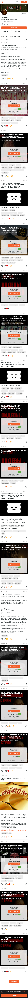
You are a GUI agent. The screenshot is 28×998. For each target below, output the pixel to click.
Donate (7, 31)
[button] (2, 2)
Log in (23, 1)
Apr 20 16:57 (4, 591)
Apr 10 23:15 (4, 688)
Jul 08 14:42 (3, 270)
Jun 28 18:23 (4, 313)
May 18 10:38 (4, 491)
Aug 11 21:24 (4, 83)
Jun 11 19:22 (4, 360)
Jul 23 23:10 (3, 130)
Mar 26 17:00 (4, 775)
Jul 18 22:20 (3, 180)
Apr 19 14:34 (4, 643)
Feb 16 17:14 (3, 933)
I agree (14, 995)
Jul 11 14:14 (3, 223)
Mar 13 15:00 (4, 888)
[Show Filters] (26, 40)
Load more (14, 981)
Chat (19, 31)
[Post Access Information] (24, 43)
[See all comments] (2, 126)
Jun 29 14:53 (4, 42)
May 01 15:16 (4, 541)
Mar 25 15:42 (4, 841)
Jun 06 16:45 (4, 401)
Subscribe (14, 27)
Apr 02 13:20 (4, 730)
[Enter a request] (24, 40)
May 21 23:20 (4, 446)
